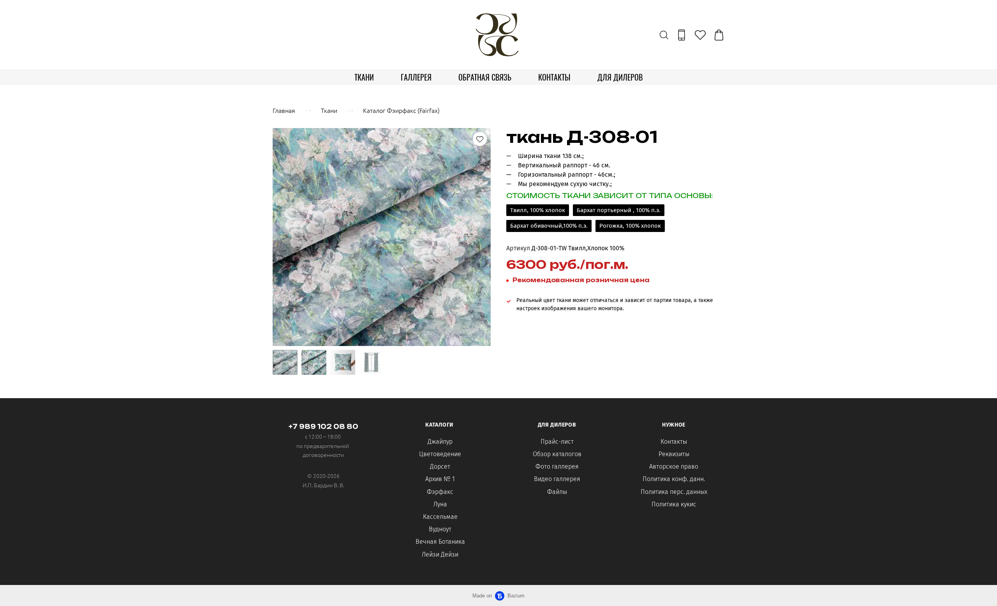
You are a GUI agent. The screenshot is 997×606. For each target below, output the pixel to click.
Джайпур (440, 441)
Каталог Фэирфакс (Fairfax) (401, 110)
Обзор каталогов (557, 454)
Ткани (329, 110)
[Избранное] (700, 35)
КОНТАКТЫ (554, 77)
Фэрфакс (440, 491)
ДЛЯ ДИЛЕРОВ (620, 77)
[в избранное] (480, 139)
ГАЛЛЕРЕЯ (416, 77)
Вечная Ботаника (440, 541)
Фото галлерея (557, 466)
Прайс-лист (557, 441)
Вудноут (440, 529)
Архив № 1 (440, 479)
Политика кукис (674, 504)
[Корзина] (718, 35)
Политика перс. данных (674, 491)
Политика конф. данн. (674, 479)
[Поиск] (664, 35)
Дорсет (440, 466)
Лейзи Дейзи (440, 554)
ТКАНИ (364, 77)
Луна (440, 504)
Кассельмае (440, 516)
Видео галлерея (557, 479)
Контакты (674, 441)
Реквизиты (674, 454)
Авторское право (673, 466)
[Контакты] (681, 35)
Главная (284, 110)
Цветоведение (440, 454)
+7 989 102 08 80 (323, 426)
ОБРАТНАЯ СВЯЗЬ (484, 77)
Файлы (557, 491)
